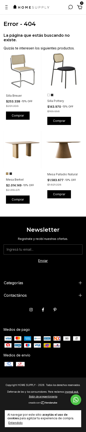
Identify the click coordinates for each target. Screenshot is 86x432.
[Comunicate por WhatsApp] (75, 399)
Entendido (15, 423)
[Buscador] (70, 7)
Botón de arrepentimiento (43, 396)
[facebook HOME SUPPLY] (43, 310)
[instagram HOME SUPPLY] (31, 310)
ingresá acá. (72, 391)
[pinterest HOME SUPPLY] (55, 310)
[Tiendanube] (43, 403)
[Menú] (7, 7)
